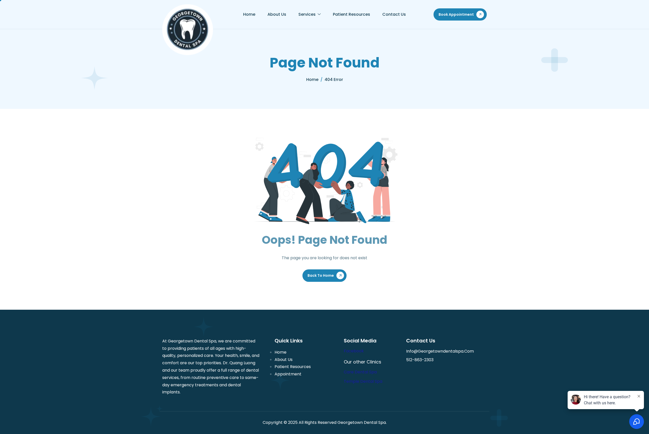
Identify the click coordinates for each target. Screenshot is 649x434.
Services (307, 14)
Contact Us (394, 14)
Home (249, 14)
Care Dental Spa (360, 372)
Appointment (288, 374)
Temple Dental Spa (363, 381)
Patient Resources (351, 14)
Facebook (354, 351)
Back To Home (321, 275)
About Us (276, 14)
